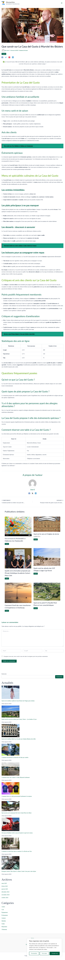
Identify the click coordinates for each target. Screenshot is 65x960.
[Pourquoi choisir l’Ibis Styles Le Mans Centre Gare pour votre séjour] (10, 862)
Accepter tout (55, 953)
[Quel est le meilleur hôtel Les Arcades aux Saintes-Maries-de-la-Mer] (10, 730)
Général (4, 918)
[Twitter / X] (32, 493)
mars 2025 (4, 883)
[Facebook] (2, 57)
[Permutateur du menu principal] (61, 3)
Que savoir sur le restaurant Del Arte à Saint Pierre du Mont (16, 813)
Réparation (4, 926)
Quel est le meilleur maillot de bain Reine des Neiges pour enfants (18, 700)
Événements (5, 915)
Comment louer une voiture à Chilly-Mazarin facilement (16, 777)
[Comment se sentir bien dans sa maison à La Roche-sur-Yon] (10, 843)
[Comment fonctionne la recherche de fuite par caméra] (10, 750)
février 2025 (5, 886)
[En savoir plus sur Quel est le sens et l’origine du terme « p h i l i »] (47, 524)
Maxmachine (10, 2)
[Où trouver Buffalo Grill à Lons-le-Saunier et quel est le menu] (10, 824)
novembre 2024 (5, 894)
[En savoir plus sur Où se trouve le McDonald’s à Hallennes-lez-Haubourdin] (18, 526)
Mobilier (4, 921)
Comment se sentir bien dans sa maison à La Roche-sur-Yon (17, 851)
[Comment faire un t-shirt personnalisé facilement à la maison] (10, 788)
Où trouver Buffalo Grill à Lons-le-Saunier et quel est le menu (17, 833)
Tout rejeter (44, 953)
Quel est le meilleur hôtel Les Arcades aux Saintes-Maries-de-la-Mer (19, 739)
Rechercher (4, 674)
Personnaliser (34, 953)
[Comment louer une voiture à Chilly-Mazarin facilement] (10, 769)
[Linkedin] (13, 57)
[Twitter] (6, 57)
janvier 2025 (5, 889)
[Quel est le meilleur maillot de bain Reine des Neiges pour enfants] (10, 692)
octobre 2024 (5, 897)
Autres (4, 54)
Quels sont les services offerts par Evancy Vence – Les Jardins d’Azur (19, 719)
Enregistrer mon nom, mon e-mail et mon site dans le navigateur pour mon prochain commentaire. (26, 656)
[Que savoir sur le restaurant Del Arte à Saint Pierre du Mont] (10, 806)
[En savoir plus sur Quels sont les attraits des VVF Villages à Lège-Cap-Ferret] (47, 557)
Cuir (3, 909)
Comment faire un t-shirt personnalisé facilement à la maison (17, 796)
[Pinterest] (9, 57)
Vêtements (4, 929)
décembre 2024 (5, 892)
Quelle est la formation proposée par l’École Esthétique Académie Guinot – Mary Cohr (18, 573)
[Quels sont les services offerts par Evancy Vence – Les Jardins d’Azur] (10, 711)
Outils (3, 923)
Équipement (5, 912)
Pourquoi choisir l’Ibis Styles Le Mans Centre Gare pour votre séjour (19, 871)
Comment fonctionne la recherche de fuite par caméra (15, 757)
